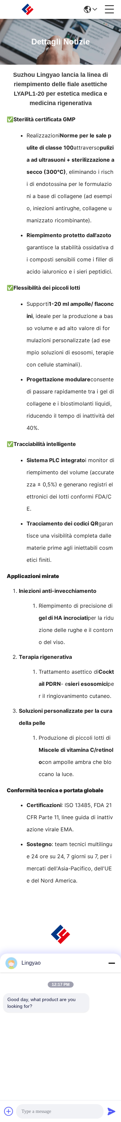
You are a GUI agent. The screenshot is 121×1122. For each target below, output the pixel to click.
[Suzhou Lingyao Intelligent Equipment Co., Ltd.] (27, 9)
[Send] (111, 1111)
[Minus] (112, 963)
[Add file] (8, 1111)
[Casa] (60, 942)
